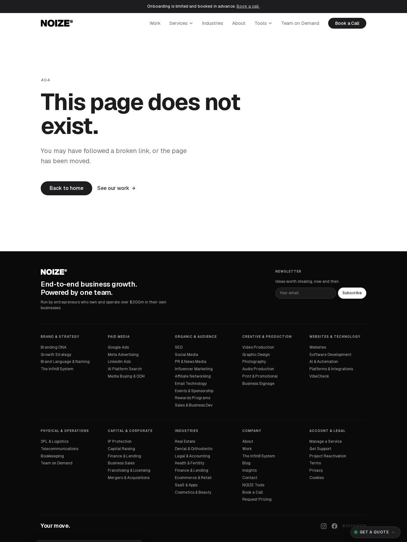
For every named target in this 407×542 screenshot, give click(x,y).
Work (155, 23)
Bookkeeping (52, 456)
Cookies (316, 477)
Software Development (330, 354)
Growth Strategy (56, 354)
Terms (315, 463)
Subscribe (352, 292)
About (238, 23)
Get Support (320, 448)
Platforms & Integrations (331, 369)
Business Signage (258, 383)
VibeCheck (319, 376)
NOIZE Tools (253, 485)
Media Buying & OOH (126, 376)
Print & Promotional (260, 376)
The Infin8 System (57, 369)
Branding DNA (53, 347)
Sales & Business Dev (193, 405)
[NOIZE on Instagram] (324, 526)
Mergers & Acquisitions (128, 477)
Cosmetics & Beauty (193, 492)
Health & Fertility (189, 463)
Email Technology (191, 383)
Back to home (66, 188)
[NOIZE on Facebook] (334, 526)
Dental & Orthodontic (194, 448)
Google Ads (118, 347)
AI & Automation (323, 361)
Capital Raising (121, 448)
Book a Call (347, 23)
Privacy (316, 470)
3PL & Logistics (54, 441)
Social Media (186, 354)
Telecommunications (59, 448)
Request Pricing (257, 499)
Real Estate (185, 441)
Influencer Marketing (194, 369)
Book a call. (248, 6)
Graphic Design (256, 354)
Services (178, 23)
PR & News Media (190, 361)
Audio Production (258, 369)
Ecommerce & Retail (193, 477)
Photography (254, 361)
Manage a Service (325, 441)
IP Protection (120, 441)
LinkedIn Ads (119, 361)
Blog (246, 463)
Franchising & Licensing (129, 470)
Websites (317, 347)
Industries (212, 23)
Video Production (258, 347)
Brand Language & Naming (65, 361)
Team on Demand (300, 23)
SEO (179, 347)
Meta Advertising (123, 354)
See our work (113, 188)
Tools (260, 23)
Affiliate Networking (193, 376)
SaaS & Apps (186, 485)
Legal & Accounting (192, 456)
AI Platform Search (125, 369)
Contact (249, 477)
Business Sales (121, 463)
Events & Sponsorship (194, 390)
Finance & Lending (124, 456)
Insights (249, 470)
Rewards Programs (192, 397)
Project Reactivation (327, 456)
